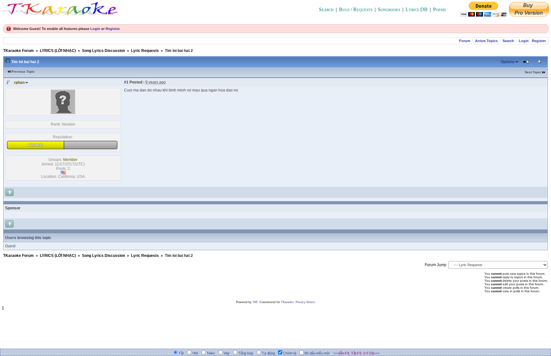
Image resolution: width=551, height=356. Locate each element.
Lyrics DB (417, 9)
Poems (439, 9)
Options (508, 62)
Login (95, 29)
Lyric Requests (145, 50)
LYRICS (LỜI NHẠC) (58, 50)
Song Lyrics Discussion (103, 50)
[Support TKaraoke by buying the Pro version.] (529, 15)
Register (112, 29)
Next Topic (533, 72)
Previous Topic (23, 71)
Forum (464, 41)
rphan (19, 82)
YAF (255, 302)
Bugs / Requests (355, 9)
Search (326, 9)
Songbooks (389, 9)
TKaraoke (287, 302)
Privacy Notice (305, 302)
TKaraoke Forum (18, 50)
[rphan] (63, 112)
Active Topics (486, 41)
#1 (126, 82)
